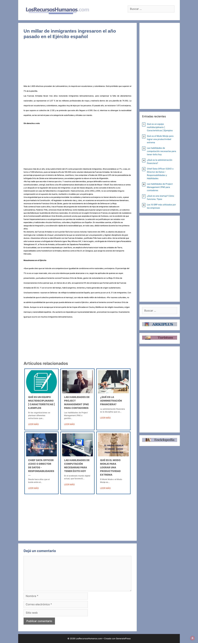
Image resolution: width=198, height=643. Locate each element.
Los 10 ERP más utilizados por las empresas (161, 206)
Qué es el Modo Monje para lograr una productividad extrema (110, 467)
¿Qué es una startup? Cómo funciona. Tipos (160, 197)
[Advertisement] (77, 63)
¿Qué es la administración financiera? (111, 401)
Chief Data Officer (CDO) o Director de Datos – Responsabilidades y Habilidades (160, 173)
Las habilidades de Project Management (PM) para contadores (160, 187)
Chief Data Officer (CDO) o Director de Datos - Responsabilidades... (41, 467)
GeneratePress (123, 638)
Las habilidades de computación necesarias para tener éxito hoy (161, 151)
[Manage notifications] (192, 638)
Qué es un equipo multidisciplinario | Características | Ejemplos (160, 127)
